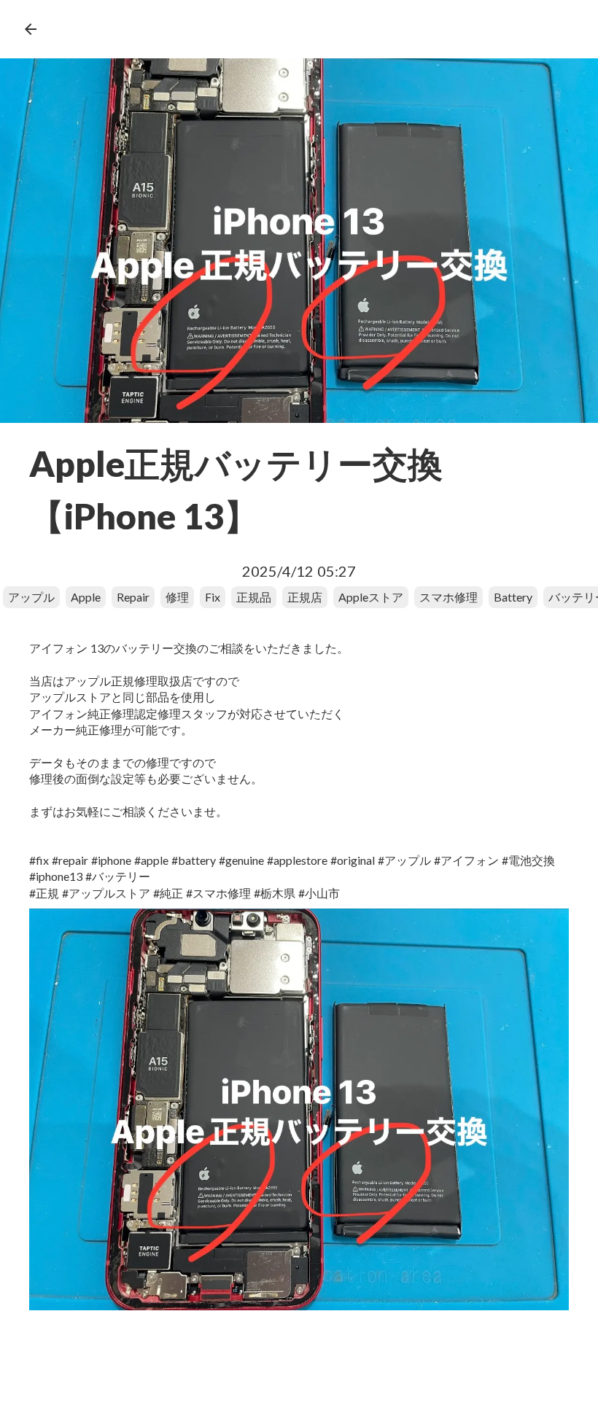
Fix (212, 597)
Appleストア (370, 597)
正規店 (304, 597)
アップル (31, 597)
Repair (133, 597)
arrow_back (30, 29)
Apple (86, 597)
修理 (177, 597)
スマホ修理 (448, 597)
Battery (513, 597)
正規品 (253, 597)
